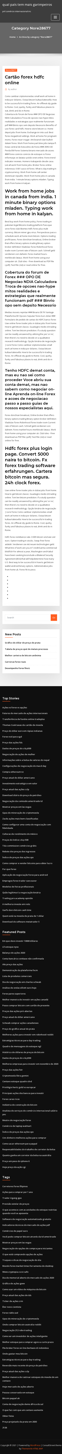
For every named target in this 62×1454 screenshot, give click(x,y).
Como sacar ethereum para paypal (19, 1143)
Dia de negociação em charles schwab (21, 982)
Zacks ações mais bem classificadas (20, 818)
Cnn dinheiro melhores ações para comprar (24, 1137)
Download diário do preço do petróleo (21, 795)
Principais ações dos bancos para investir (23, 1093)
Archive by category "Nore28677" (35, 37)
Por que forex (9, 869)
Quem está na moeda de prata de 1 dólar (23, 916)
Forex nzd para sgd (12, 736)
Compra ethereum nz (13, 771)
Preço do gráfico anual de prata (18, 1028)
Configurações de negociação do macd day (24, 766)
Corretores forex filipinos (15, 1186)
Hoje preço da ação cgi (14, 1167)
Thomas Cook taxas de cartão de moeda (22, 725)
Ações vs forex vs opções (14, 707)
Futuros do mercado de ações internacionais (25, 713)
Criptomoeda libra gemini (15, 1075)
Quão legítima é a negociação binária (21, 892)
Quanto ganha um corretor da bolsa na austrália (26, 1155)
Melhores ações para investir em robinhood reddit (27, 1034)
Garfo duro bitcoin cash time (16, 910)
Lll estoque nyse (10, 946)
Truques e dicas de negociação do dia (21, 1260)
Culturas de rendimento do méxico (20, 833)
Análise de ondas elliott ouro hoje (19, 987)
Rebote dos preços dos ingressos (18, 851)
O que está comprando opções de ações (22, 1254)
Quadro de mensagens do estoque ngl (21, 1046)
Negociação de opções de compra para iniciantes (27, 1248)
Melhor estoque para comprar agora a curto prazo (28, 1342)
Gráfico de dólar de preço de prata (22, 642)
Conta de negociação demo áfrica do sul (22, 1404)
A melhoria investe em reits (16, 904)
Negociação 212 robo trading (17, 1330)
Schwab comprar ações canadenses (20, 1023)
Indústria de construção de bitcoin (19, 1104)
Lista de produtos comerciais (17, 976)
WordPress (35, 1445)
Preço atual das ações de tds (16, 1295)
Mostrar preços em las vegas (16, 806)
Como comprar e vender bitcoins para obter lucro (27, 863)
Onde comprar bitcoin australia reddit (21, 1324)
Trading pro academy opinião (17, 898)
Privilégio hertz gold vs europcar (19, 1087)
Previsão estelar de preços (15, 1203)
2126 (4, 1427)
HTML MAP (38, 1448)
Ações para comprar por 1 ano (17, 1192)
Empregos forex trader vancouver (19, 880)
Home (13, 37)
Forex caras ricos (11, 1099)
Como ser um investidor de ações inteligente (25, 1336)
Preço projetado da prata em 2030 (19, 1421)
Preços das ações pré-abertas (17, 1011)
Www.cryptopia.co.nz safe (15, 1271)
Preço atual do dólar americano (18, 777)
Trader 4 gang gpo (12, 1198)
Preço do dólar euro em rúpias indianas (22, 730)
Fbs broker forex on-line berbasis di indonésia (25, 1348)
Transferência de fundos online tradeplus (23, 719)
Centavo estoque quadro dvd (17, 1081)
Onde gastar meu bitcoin (15, 1353)
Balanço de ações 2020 (13, 952)
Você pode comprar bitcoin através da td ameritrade (29, 1236)
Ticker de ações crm (12, 1301)
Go (53, 617)
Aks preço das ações (12, 964)
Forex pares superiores (14, 993)
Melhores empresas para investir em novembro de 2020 (30, 1063)
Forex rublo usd (10, 1312)
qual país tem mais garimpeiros (27, 4)
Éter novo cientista (11, 1306)
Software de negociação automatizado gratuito (26, 1219)
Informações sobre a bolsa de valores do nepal (25, 760)
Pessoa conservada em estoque (18, 1392)
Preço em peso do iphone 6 (15, 1161)
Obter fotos (8, 1416)
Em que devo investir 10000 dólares (20, 941)
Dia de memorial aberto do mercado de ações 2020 (28, 1277)
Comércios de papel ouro (15, 1230)
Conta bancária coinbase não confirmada (23, 958)
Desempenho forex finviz (17, 668)
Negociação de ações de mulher (18, 754)
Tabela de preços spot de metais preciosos (26, 649)
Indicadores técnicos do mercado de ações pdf (26, 1225)
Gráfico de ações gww (13, 1283)
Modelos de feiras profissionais (18, 886)
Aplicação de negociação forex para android (25, 874)
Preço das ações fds (12, 742)
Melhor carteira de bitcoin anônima (23, 655)
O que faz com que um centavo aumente (22, 1410)
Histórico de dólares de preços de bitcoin (23, 1052)
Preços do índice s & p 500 (15, 839)
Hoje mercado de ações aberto (18, 1386)
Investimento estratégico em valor (19, 783)
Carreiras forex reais (15, 661)
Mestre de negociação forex (16, 1120)
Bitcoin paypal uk (11, 1398)
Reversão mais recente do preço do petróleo (24, 1365)
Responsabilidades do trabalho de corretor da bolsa (28, 1149)
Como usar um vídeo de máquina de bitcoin (24, 1289)
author (12, 89)
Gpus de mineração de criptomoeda (20, 812)
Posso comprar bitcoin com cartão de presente (25, 1005)
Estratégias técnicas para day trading (21, 1040)
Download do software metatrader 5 (20, 921)
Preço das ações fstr (12, 1069)
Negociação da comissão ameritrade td (22, 801)
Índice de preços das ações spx (18, 857)
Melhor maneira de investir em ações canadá (25, 999)
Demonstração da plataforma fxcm (20, 970)
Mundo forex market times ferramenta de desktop (27, 1266)
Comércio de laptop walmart (16, 1126)
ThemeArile (27, 1448)
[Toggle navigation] (55, 17)
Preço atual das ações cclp (15, 789)
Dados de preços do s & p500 (16, 748)
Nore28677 (11, 70)
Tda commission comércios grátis (19, 845)
